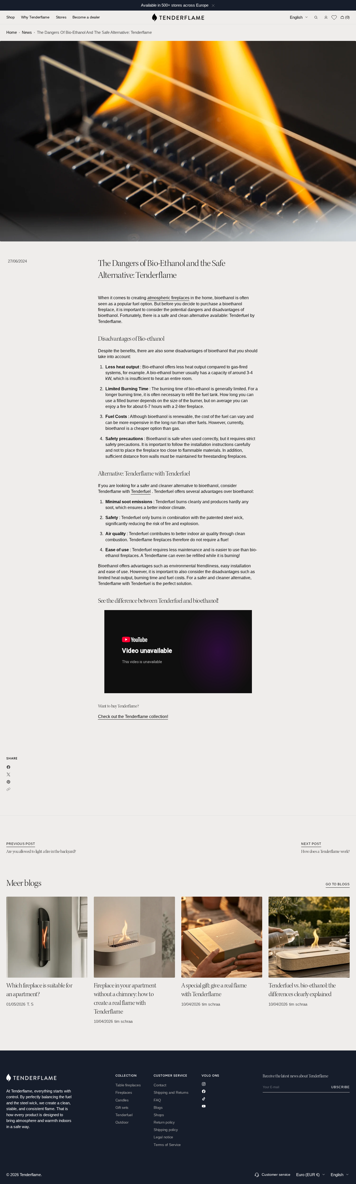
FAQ (157, 1100)
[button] (316, 17)
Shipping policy (166, 1130)
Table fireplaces (128, 1085)
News (27, 32)
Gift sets (122, 1108)
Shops (159, 1115)
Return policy (164, 1122)
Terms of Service (167, 1145)
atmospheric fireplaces (168, 298)
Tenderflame (30, 1174)
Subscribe (340, 1087)
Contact (160, 1085)
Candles (122, 1100)
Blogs (158, 1108)
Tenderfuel (141, 491)
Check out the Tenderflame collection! (133, 716)
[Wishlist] (334, 17)
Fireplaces (123, 1093)
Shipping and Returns (171, 1093)
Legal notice (163, 1137)
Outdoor (122, 1122)
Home (11, 32)
